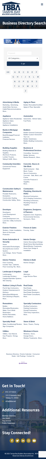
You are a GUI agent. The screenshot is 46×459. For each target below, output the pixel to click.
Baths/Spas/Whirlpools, (10, 294)
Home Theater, (17, 253)
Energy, (15, 336)
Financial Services (9, 139)
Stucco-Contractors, (30, 173)
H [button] (17, 77)
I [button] (21, 77)
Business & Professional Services (32, 149)
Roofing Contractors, (31, 306)
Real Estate (28, 285)
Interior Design (30, 239)
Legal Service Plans (30, 276)
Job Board (6, 418)
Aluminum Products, (9, 155)
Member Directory (9, 416)
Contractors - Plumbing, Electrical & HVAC (32, 191)
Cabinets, (16, 264)
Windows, (27, 334)
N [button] (14, 81)
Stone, (26, 324)
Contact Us (30, 356)
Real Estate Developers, (32, 292)
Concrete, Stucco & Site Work (31, 165)
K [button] (29, 77)
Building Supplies (10, 148)
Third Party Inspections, (32, 312)
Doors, (33, 334)
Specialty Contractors (32, 303)
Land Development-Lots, (11, 218)
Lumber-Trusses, (8, 157)
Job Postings (21, 356)
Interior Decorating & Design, (33, 242)
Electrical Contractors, (31, 196)
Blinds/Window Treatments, (33, 246)
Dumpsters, (6, 196)
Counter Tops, (7, 264)
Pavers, (31, 324)
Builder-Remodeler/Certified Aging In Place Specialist (33, 106)
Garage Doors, (29, 336)
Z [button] (25, 91)
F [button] (36, 72)
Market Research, (30, 157)
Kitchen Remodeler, (9, 314)
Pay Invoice (6, 421)
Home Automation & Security (11, 241)
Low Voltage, (7, 253)
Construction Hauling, (10, 198)
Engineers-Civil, (29, 215)
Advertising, (14, 105)
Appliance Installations (10, 125)
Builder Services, (29, 155)
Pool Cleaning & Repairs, (11, 296)
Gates (32, 230)
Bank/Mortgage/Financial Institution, (11, 136)
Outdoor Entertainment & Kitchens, (11, 291)
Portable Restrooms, (10, 194)
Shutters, (6, 230)
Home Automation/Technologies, (11, 245)
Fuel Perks (27, 121)
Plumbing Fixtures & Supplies (30, 204)
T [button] (14, 86)
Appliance (7, 116)
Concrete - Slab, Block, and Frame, (33, 176)
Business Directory (12, 354)
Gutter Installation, (15, 230)
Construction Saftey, (9, 200)
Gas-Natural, (13, 334)
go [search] (24, 64)
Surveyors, (27, 219)
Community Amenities (12, 164)
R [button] (32, 81)
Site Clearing (7, 280)
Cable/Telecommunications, (12, 109)
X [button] (32, 86)
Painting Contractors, (31, 308)
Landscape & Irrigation (12, 272)
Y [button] (36, 86)
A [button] (15, 72)
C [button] (23, 72)
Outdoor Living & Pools (12, 285)
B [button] (19, 72)
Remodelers (8, 303)
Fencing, (26, 230)
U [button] (19, 86)
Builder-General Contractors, (33, 132)
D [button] (28, 72)
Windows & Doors (31, 331)
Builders (27, 130)
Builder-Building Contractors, (33, 141)
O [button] (19, 81)
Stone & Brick (29, 321)
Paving (36, 324)
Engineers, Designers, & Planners (33, 211)
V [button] (23, 86)
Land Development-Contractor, (9, 215)
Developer (7, 210)
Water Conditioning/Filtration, (12, 324)
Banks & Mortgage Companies (10, 131)
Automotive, (28, 119)
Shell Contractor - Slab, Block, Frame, (31, 170)
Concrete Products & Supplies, (31, 181)
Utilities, (5, 334)
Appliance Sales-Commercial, (8, 122)
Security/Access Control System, (11, 250)
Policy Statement (8, 423)
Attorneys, (27, 274)
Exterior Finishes (9, 228)
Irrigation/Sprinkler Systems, (12, 278)
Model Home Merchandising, (33, 244)
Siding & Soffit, (8, 159)
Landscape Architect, (10, 276)
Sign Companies (8, 326)
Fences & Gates (30, 228)
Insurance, (35, 153)
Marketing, (6, 105)
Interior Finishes (9, 260)
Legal (26, 272)
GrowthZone (29, 456)
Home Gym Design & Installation (31, 249)
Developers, (7, 212)
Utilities (6, 331)
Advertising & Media (11, 102)
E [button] (32, 72)
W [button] (28, 86)
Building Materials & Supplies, (9, 152)
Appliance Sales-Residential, (12, 119)
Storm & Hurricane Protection (9, 233)
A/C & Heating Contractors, (33, 198)
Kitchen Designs (29, 262)
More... (5, 111)
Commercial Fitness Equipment (9, 167)
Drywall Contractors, (30, 310)
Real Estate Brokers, (30, 290)
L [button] (33, 77)
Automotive (28, 116)
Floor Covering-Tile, (9, 267)
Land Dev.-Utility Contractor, (12, 221)
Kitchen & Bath (30, 260)
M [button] (38, 77)
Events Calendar (25, 354)
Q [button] (27, 81)
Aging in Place (29, 102)
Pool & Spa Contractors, (11, 288)
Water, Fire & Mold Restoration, (9, 311)
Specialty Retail (9, 321)
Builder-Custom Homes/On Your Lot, (33, 136)
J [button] (25, 77)
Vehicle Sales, (37, 119)
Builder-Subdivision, (30, 139)
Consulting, (27, 153)
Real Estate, (28, 288)
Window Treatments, (30, 338)
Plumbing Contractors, (31, 200)
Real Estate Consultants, (32, 294)
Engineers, (38, 215)
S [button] (36, 81)
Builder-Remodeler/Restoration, (11, 307)
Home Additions (8, 317)
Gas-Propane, (7, 336)
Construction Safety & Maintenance (12, 190)
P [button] (23, 81)
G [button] (13, 77)
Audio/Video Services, (10, 107)
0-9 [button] (8, 72)
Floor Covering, (8, 262)
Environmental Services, (32, 217)
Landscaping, (7, 274)
